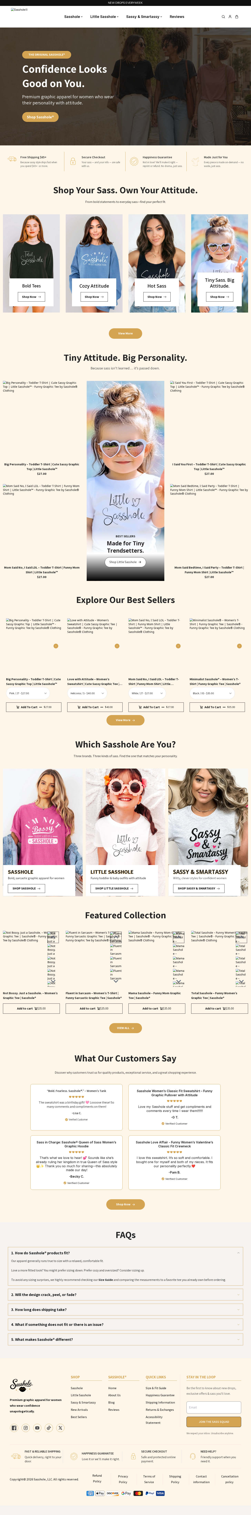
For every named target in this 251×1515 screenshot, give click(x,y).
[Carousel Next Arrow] (56, 646)
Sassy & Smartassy (142, 17)
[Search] (223, 17)
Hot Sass (156, 286)
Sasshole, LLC (43, 1479)
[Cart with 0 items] (237, 17)
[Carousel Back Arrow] (53, 937)
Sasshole (72, 17)
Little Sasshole (103, 17)
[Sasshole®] (20, 17)
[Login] (230, 17)
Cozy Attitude (94, 286)
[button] (237, 17)
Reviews (177, 17)
